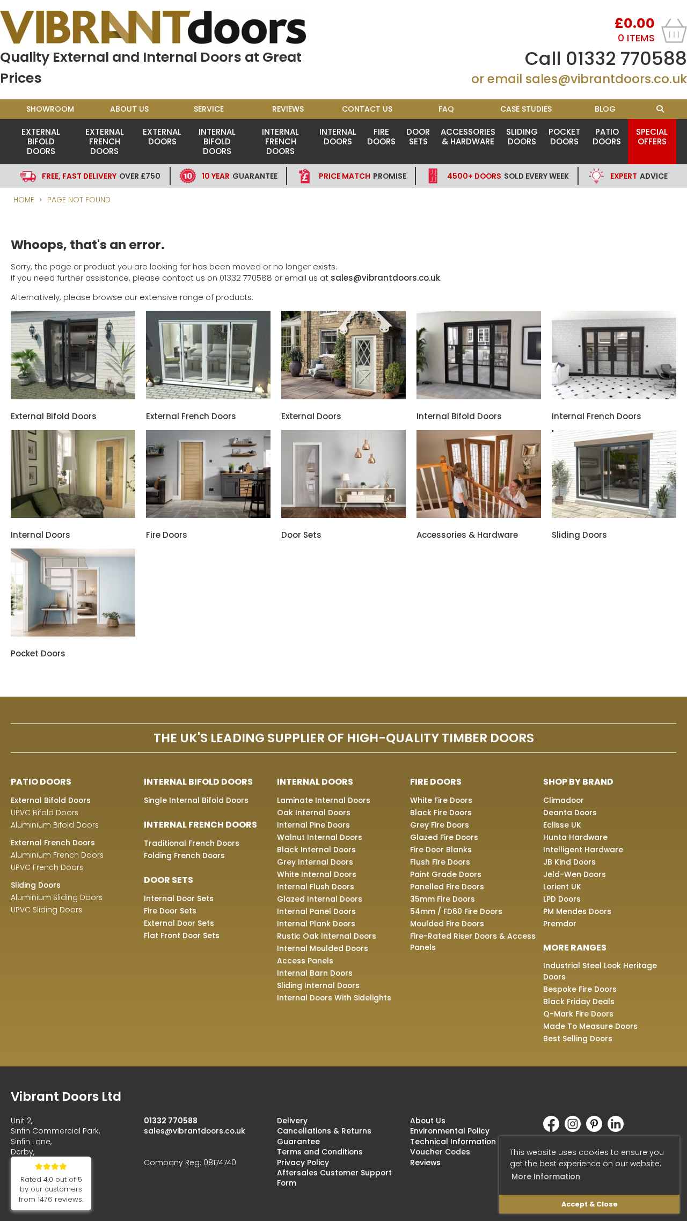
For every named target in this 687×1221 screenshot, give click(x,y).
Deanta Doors (570, 812)
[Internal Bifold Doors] (478, 396)
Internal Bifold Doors (217, 141)
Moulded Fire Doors (447, 923)
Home (23, 199)
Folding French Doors (184, 855)
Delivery (292, 1120)
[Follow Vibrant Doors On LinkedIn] (618, 1129)
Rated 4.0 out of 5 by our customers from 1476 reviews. (51, 1189)
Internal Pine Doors (313, 825)
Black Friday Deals (579, 1001)
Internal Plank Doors (316, 923)
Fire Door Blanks (441, 849)
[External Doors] (343, 396)
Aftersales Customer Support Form (334, 1177)
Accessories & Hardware (468, 136)
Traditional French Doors (191, 843)
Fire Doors (381, 136)
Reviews (288, 109)
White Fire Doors (441, 800)
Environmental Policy (449, 1130)
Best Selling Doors (577, 1038)
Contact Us (367, 109)
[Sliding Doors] (614, 515)
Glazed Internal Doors (319, 899)
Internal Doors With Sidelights (334, 997)
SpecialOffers (652, 136)
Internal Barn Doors (315, 973)
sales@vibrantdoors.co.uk (606, 78)
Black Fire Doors (441, 812)
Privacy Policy (303, 1162)
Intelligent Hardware (583, 849)
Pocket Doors (564, 136)
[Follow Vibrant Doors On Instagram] (575, 1129)
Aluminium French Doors (57, 855)
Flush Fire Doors (440, 862)
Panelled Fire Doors (447, 886)
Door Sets (418, 136)
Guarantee (239, 176)
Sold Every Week (508, 176)
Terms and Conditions (320, 1151)
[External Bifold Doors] (73, 396)
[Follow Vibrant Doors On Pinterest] (597, 1129)
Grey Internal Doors (315, 862)
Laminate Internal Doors (323, 800)
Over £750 (101, 176)
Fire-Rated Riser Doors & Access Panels (473, 942)
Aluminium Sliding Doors (57, 897)
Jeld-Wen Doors (574, 874)
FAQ (446, 109)
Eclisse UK (562, 825)
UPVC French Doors (47, 867)
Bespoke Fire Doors (580, 989)
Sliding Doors (522, 136)
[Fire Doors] (208, 515)
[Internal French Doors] (614, 396)
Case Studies (526, 109)
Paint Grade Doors (445, 874)
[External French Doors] (208, 396)
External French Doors (104, 141)
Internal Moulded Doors (322, 948)
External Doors (162, 136)
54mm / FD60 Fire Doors (456, 911)
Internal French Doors (280, 141)
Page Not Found (79, 199)
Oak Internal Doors (313, 812)
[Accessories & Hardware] (478, 515)
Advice (639, 176)
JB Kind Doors (569, 862)
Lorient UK (562, 886)
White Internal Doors (316, 874)
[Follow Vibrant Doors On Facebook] (554, 1129)
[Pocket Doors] (73, 633)
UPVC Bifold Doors (44, 812)
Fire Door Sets (170, 910)
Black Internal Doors (316, 849)
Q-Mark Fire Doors (578, 1013)
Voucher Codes (440, 1151)
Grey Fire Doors (439, 825)
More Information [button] (545, 1176)
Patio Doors (607, 136)
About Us (129, 109)
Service (209, 109)
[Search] (660, 109)
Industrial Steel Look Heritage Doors (600, 971)
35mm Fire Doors (442, 899)
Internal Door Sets (179, 898)
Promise (362, 176)
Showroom (50, 109)
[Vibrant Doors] (172, 27)
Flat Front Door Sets (182, 935)
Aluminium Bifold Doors (55, 825)
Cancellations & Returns (324, 1130)
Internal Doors (337, 136)
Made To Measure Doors (590, 1026)
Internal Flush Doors (315, 886)
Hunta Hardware (575, 837)
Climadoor (563, 800)
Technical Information (453, 1141)
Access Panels (305, 960)
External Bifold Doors (40, 141)
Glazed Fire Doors (444, 837)
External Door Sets (179, 923)
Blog (605, 109)
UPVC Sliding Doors (46, 909)
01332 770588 (626, 58)
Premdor (559, 923)
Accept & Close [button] (589, 1204)
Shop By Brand (578, 782)
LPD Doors (562, 899)
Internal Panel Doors (316, 911)
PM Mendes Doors (577, 911)
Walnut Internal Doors (319, 837)
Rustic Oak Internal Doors (326, 936)
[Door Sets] (343, 515)
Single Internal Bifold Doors (196, 800)
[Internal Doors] (73, 515)
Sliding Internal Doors (318, 985)
